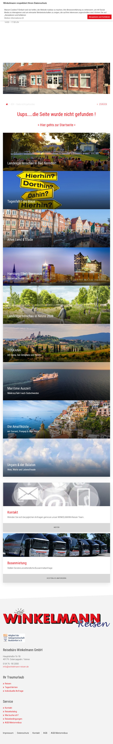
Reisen (8, 683)
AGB (45, 733)
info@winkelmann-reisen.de (16, 666)
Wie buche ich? (12, 715)
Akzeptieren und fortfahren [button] (99, 17)
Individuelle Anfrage (14, 691)
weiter (56, 527)
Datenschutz (23, 733)
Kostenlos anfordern (56, 578)
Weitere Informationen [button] (13, 18)
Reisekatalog (11, 711)
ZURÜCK (103, 104)
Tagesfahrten (11, 687)
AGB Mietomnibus (13, 722)
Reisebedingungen (13, 719)
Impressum (8, 733)
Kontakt (8, 708)
